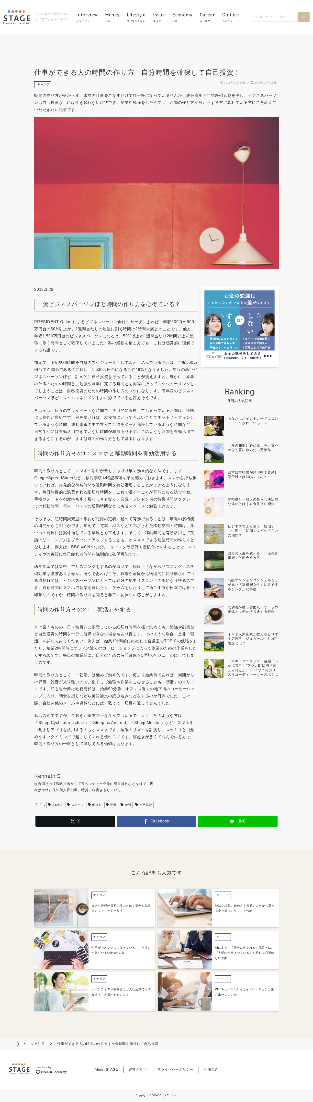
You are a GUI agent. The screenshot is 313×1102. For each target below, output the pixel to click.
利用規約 (211, 1069)
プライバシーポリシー (175, 1069)
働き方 (96, 805)
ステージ (77, 805)
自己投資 (146, 805)
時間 (128, 805)
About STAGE (106, 1069)
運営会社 (136, 1069)
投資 (113, 805)
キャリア (43, 84)
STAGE (57, 805)
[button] (303, 17)
